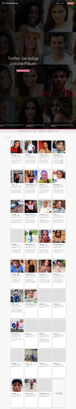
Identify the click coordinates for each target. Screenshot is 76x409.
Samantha (56, 185)
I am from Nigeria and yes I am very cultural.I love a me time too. (16, 339)
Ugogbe (41, 244)
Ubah (27, 155)
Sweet (55, 304)
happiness (28, 274)
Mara (41, 334)
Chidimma (42, 155)
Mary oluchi (29, 214)
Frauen (35, 131)
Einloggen (70, 3)
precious (14, 334)
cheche (13, 364)
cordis (27, 364)
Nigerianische (42, 131)
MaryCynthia (29, 185)
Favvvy (13, 393)
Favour (41, 364)
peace (27, 334)
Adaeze (42, 304)
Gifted (55, 364)
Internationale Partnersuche (24, 131)
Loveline (42, 214)
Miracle (42, 185)
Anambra (50, 131)
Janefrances (57, 244)
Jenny (55, 334)
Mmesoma (29, 244)
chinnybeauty (29, 304)
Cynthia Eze (43, 393)
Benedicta (56, 155)
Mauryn (14, 155)
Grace (27, 393)
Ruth (13, 304)
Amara (13, 274)
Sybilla (55, 274)
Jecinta (14, 214)
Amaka (13, 244)
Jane (13, 185)
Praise (41, 274)
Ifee (54, 214)
